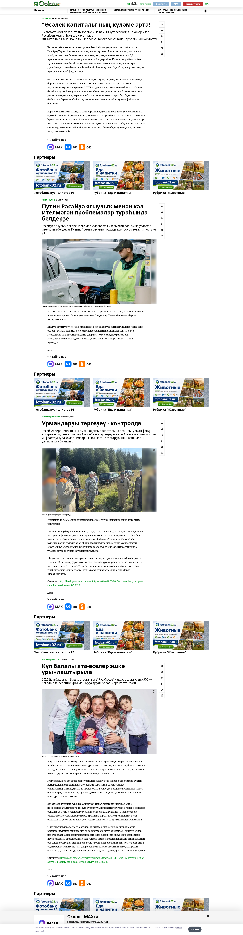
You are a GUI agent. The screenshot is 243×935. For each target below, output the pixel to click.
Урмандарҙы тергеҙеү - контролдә (131, 10)
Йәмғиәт (46, 18)
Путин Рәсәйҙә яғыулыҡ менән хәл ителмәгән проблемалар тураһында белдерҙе (89, 11)
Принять (195, 929)
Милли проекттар (51, 417)
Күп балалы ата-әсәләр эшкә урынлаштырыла (172, 11)
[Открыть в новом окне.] (55, 147)
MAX (176, 4)
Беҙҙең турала (192, 4)
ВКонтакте (161, 4)
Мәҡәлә (39, 10)
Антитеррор (145, 4)
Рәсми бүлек (48, 200)
